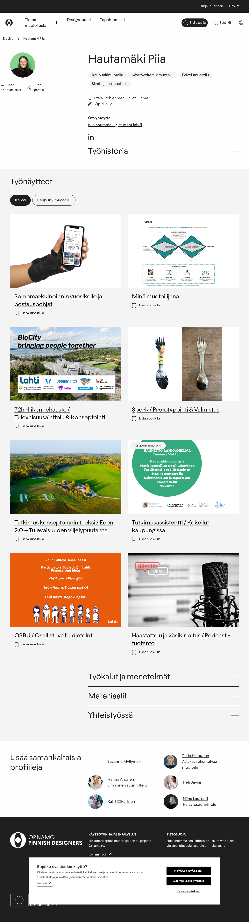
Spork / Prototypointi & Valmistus (175, 410)
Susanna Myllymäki (124, 762)
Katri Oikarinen (121, 802)
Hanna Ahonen (120, 779)
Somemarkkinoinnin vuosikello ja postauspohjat (58, 301)
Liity (234, 6)
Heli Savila (192, 782)
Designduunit (79, 20)
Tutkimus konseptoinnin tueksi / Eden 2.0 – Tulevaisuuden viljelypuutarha (63, 527)
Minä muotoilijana (155, 297)
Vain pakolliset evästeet (188, 881)
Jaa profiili (39, 88)
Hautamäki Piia (34, 38)
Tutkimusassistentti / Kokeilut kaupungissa (170, 527)
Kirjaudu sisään (212, 6)
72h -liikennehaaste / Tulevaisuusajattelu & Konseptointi (59, 414)
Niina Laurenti (195, 799)
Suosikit (225, 22)
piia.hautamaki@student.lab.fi (115, 125)
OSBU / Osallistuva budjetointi (54, 636)
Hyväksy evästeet (188, 870)
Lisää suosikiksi (14, 88)
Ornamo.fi (98, 854)
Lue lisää (42, 883)
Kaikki (20, 200)
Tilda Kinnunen (195, 756)
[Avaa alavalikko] (56, 22)
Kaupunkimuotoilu (54, 200)
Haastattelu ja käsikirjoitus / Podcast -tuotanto (181, 640)
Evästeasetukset (188, 891)
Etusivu (8, 38)
